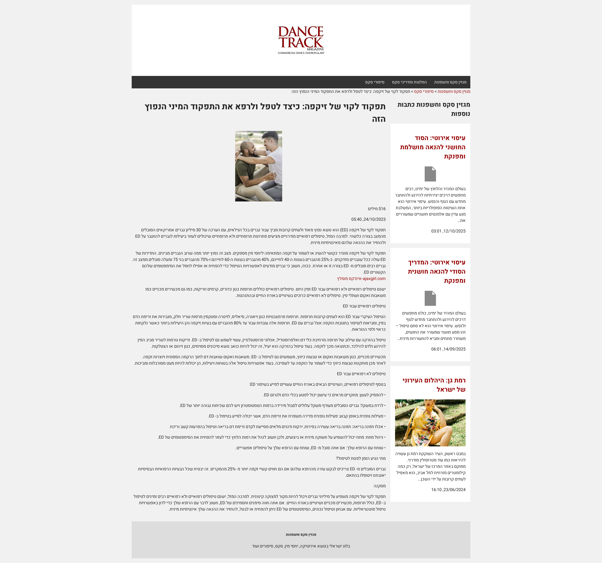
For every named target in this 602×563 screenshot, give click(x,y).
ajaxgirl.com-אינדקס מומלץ (361, 279)
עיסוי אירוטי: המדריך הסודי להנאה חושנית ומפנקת (437, 271)
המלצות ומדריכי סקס (409, 82)
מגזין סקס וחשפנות (450, 82)
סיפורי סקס (374, 82)
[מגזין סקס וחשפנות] (301, 40)
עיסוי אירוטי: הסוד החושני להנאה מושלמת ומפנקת (433, 147)
